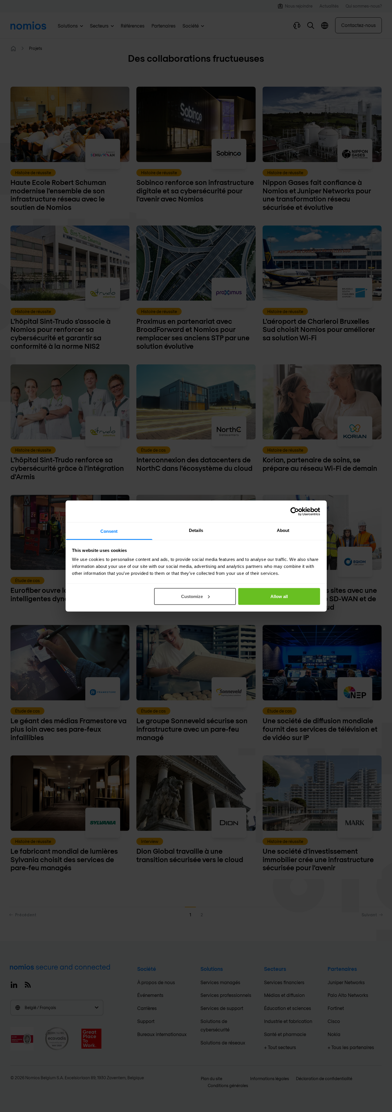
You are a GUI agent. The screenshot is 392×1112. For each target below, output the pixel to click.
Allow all (279, 596)
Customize (192, 596)
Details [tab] (196, 530)
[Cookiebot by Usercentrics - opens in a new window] (294, 511)
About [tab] (283, 530)
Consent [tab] (109, 531)
